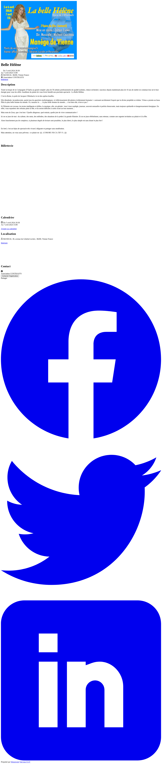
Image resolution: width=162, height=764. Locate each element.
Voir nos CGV (24, 762)
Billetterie (4, 79)
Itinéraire (4, 243)
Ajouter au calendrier (9, 229)
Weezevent (15, 762)
